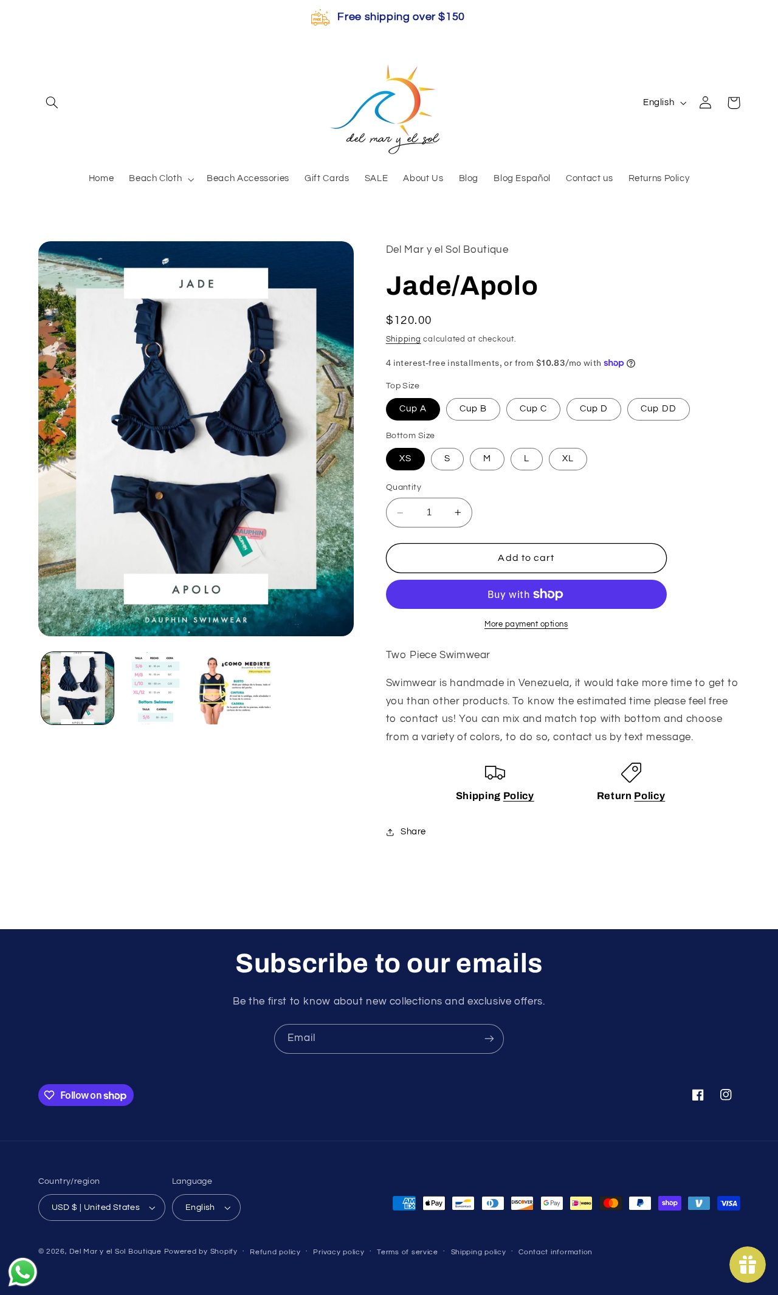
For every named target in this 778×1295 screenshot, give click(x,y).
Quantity (403, 487)
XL (568, 458)
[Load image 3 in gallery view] (235, 688)
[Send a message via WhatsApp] (23, 1272)
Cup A (413, 408)
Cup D (594, 408)
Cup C (533, 408)
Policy (518, 796)
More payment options (526, 624)
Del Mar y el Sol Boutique (115, 1251)
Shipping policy (478, 1252)
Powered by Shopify (201, 1251)
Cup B (473, 408)
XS (405, 458)
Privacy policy (338, 1252)
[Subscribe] (489, 1039)
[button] (52, 103)
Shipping (403, 339)
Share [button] (413, 832)
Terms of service (407, 1252)
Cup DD (658, 408)
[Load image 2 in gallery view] (156, 688)
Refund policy (275, 1252)
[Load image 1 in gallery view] (77, 688)
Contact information (555, 1252)
